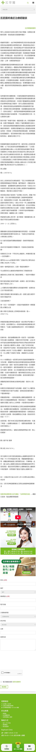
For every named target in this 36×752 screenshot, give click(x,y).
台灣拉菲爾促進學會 (8, 705)
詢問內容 (3, 637)
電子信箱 (3, 604)
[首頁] (8, 2)
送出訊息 (4, 687)
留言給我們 (6, 726)
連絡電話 (5, 596)
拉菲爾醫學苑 (6, 715)
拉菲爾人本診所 (7, 704)
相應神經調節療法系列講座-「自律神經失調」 (15, 494)
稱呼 (1, 588)
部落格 (4, 713)
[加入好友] (18, 546)
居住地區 (3, 621)
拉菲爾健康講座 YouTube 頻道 (11, 707)
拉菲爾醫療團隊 (30, 28)
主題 (1, 629)
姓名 (3, 580)
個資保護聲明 (17, 682)
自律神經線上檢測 (7, 717)
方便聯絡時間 (4, 613)
